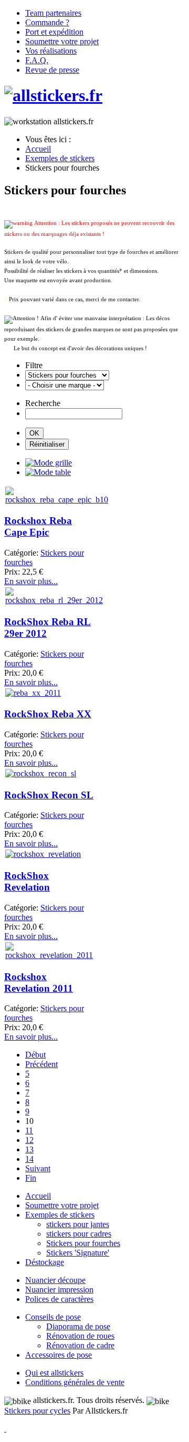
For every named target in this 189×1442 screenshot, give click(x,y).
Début (35, 1054)
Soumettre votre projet (62, 1205)
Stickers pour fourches (83, 1243)
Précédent (41, 1064)
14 (29, 1158)
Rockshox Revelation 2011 (38, 982)
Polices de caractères (59, 1299)
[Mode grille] (48, 462)
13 (29, 1149)
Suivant (37, 1168)
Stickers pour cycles (37, 1410)
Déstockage (44, 1262)
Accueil (38, 1195)
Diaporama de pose (78, 1326)
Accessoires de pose (58, 1354)
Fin (30, 1177)
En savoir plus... (31, 581)
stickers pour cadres (78, 1233)
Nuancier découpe (55, 1280)
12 (29, 1139)
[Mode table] (48, 472)
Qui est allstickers (54, 1372)
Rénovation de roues (80, 1335)
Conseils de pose (53, 1316)
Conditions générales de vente (74, 1382)
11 (29, 1130)
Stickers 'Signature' (77, 1252)
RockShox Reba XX (47, 713)
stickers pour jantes (77, 1224)
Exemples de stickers (59, 1214)
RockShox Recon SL (48, 795)
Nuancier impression (59, 1289)
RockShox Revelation (27, 881)
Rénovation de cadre (80, 1345)
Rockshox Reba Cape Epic (38, 526)
